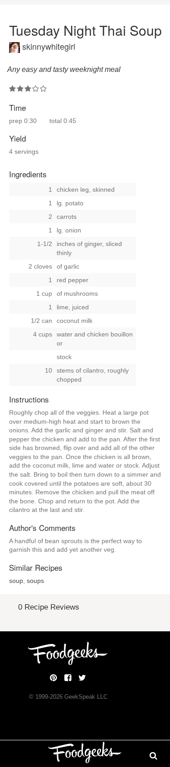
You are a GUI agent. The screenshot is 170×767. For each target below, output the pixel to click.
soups (35, 580)
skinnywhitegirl (48, 46)
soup (16, 580)
